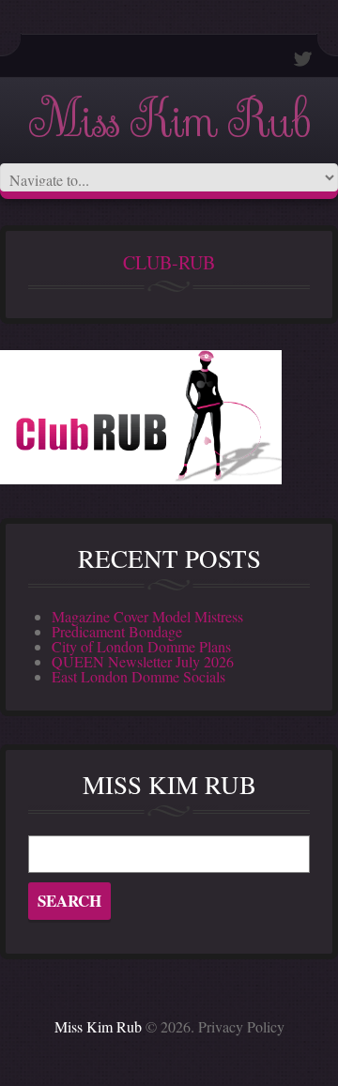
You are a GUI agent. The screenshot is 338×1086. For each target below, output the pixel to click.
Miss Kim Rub (169, 120)
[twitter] (303, 59)
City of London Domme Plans (141, 646)
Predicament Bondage (117, 631)
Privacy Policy (241, 1026)
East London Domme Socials (138, 676)
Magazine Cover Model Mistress (147, 616)
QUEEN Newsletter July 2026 (143, 661)
